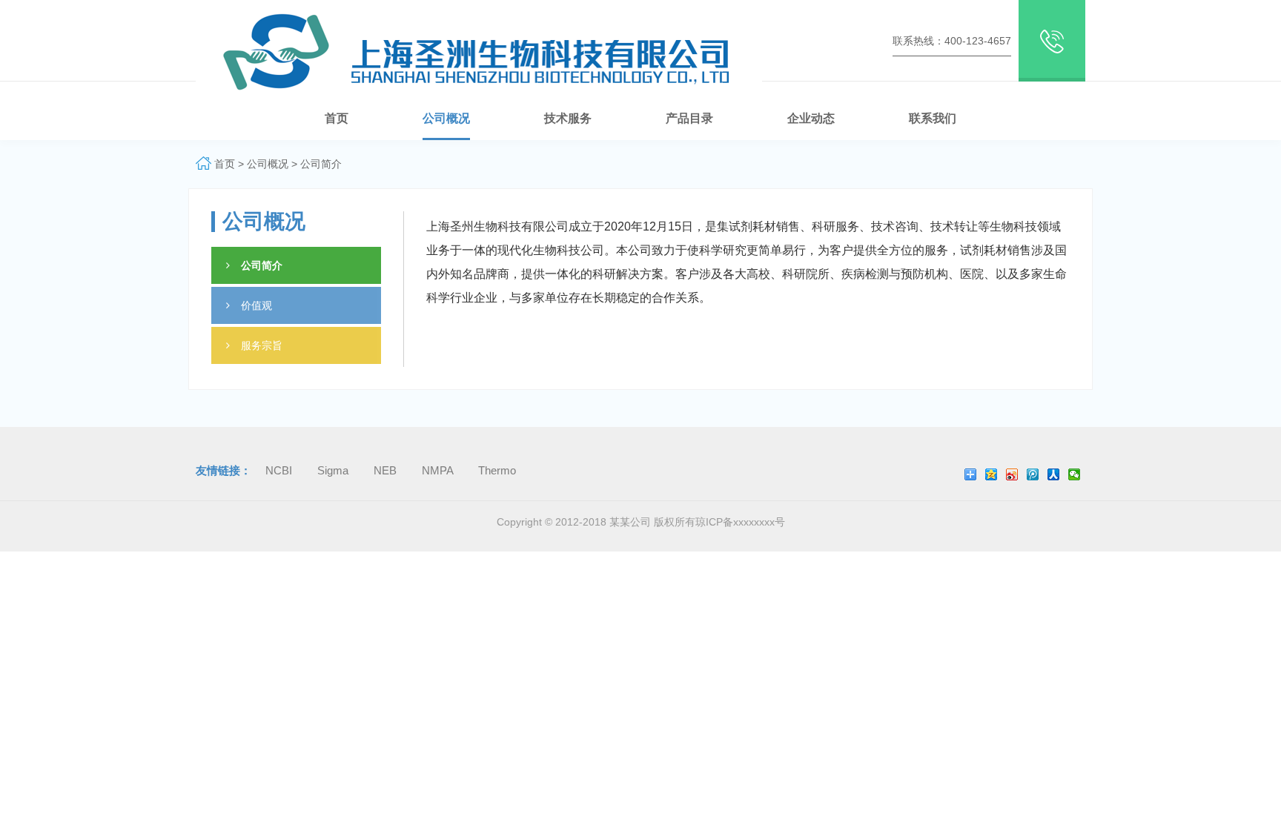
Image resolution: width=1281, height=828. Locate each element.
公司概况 (269, 164)
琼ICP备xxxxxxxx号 (740, 522)
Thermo (497, 470)
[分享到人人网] (1053, 474)
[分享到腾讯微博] (1033, 474)
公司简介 (321, 164)
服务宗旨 (261, 345)
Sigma (334, 470)
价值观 (256, 305)
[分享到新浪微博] (1012, 474)
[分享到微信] (1074, 474)
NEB (387, 470)
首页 (224, 164)
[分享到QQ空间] (991, 474)
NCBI (280, 470)
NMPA (439, 470)
